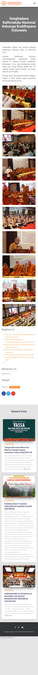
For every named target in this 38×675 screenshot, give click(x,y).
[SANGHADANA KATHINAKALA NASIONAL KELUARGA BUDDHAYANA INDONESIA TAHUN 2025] (19, 576)
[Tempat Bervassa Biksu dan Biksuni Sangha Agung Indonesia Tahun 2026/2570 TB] (19, 430)
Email (22, 627)
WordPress (30, 632)
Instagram (18, 627)
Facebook (15, 627)
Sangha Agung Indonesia (11, 632)
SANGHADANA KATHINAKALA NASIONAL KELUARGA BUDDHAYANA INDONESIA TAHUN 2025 (18, 597)
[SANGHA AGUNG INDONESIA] (12, 3)
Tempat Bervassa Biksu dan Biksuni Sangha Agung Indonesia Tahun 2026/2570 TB (18, 449)
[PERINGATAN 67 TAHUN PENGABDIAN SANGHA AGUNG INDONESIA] (19, 486)
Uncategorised (15, 387)
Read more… (27, 469)
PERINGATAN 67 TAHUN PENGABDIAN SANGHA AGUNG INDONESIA (18, 506)
